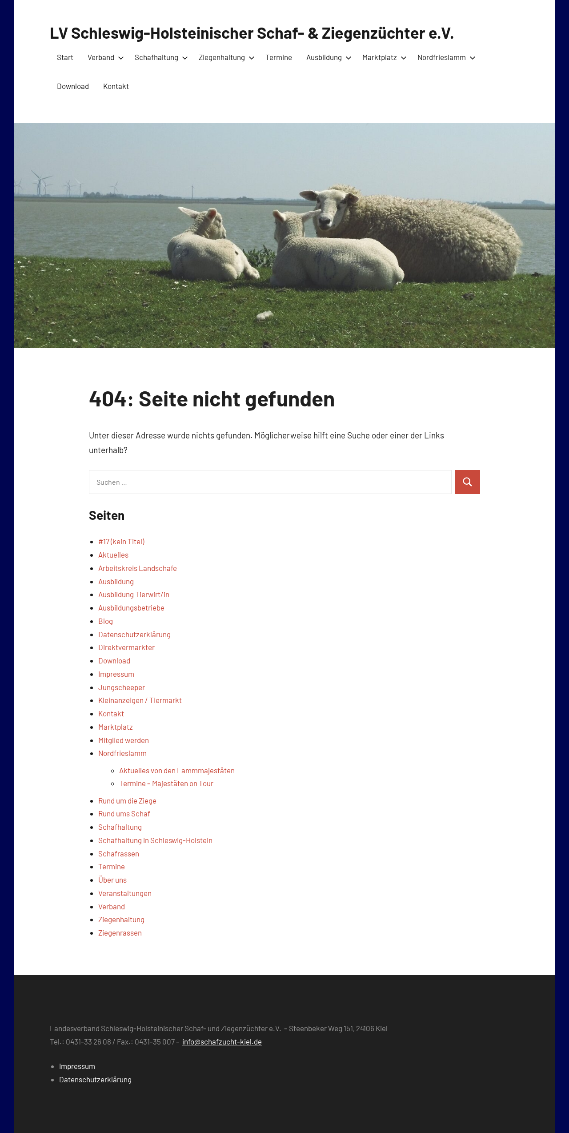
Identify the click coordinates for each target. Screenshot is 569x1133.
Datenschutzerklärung (134, 634)
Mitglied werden (123, 739)
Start (65, 56)
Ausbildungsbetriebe (131, 607)
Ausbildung (324, 56)
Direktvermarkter (126, 647)
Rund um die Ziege (127, 800)
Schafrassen (118, 853)
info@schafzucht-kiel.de (222, 1041)
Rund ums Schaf (124, 813)
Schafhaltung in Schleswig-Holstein (155, 840)
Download (73, 85)
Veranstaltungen (125, 892)
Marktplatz (379, 56)
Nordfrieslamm (441, 56)
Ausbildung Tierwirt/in (133, 594)
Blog (105, 620)
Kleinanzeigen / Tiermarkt (140, 699)
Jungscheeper (121, 687)
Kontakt (116, 85)
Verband (101, 56)
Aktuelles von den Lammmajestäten (177, 770)
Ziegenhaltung (222, 56)
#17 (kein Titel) (121, 541)
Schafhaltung (156, 56)
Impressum (116, 673)
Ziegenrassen (120, 932)
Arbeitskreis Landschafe (137, 567)
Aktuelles (113, 554)
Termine (278, 56)
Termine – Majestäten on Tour (166, 783)
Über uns (112, 879)
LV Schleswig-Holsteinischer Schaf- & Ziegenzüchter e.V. (252, 32)
